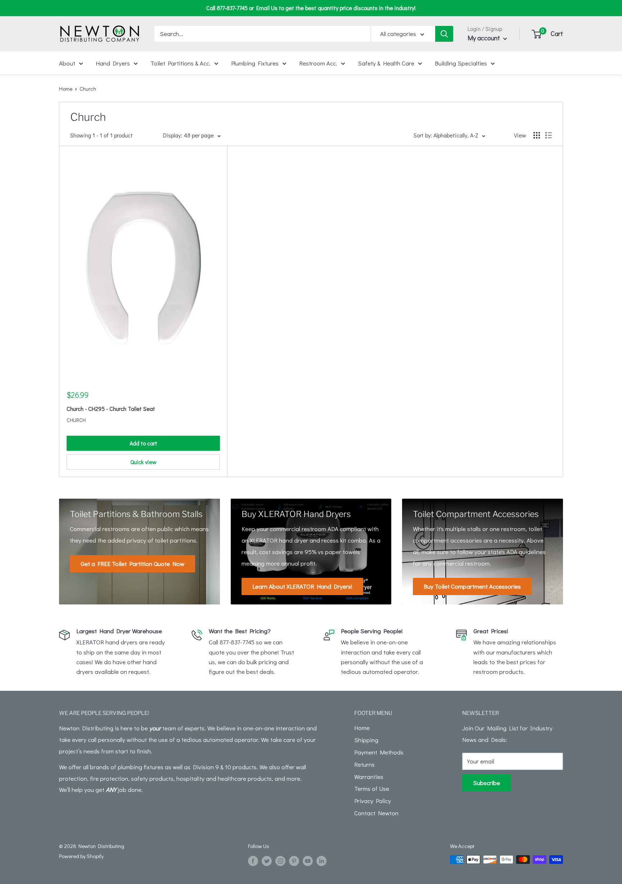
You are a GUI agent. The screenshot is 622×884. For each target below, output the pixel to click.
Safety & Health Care (386, 63)
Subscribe (486, 783)
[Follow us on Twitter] (267, 860)
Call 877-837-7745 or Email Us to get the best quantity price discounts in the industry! (311, 8)
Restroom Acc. (318, 63)
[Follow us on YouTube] (308, 860)
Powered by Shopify (81, 856)
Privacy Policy (372, 801)
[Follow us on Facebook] (253, 860)
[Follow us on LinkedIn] (321, 860)
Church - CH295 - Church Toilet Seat (111, 408)
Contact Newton (376, 813)
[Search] (444, 34)
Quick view (143, 462)
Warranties (368, 776)
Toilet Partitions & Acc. (180, 63)
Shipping (366, 740)
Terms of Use (371, 788)
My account (484, 37)
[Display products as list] (548, 135)
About (67, 63)
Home (65, 88)
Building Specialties (461, 63)
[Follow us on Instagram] (280, 860)
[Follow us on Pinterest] (294, 860)
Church (76, 420)
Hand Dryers (113, 63)
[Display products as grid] (536, 135)
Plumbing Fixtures (255, 63)
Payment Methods (379, 752)
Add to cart (143, 443)
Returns (364, 764)
